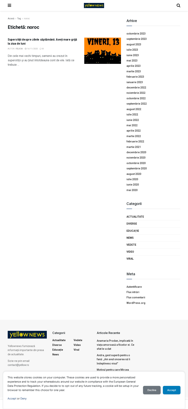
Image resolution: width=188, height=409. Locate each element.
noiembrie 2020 (135, 157)
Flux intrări (132, 292)
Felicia (19, 49)
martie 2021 (133, 147)
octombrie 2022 (136, 98)
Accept (12, 398)
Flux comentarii (135, 297)
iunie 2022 (132, 120)
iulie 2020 (132, 179)
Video (130, 251)
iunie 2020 (132, 184)
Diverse (131, 223)
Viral (130, 258)
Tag (19, 18)
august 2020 (133, 173)
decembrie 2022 (136, 87)
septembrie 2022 (136, 103)
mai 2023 (132, 60)
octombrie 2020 (136, 163)
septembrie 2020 (136, 168)
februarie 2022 (135, 141)
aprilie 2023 (133, 65)
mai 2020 (132, 190)
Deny (23, 398)
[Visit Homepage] (94, 5)
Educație (132, 230)
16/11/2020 (32, 49)
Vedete (131, 244)
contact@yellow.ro (18, 364)
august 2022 (133, 109)
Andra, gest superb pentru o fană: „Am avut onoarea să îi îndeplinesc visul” (113, 359)
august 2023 (133, 44)
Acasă (11, 18)
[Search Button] (178, 5)
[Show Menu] (9, 5)
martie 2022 (133, 136)
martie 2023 (133, 71)
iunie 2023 (132, 55)
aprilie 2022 (133, 130)
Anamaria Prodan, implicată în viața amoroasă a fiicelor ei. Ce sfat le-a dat (115, 344)
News (130, 237)
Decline (151, 390)
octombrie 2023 (136, 33)
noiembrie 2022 (135, 92)
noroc (27, 18)
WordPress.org (135, 302)
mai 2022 (132, 125)
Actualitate (135, 216)
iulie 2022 (132, 114)
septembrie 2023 (136, 38)
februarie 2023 (135, 76)
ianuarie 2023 (134, 82)
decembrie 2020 (136, 152)
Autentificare (134, 286)
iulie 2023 (132, 49)
